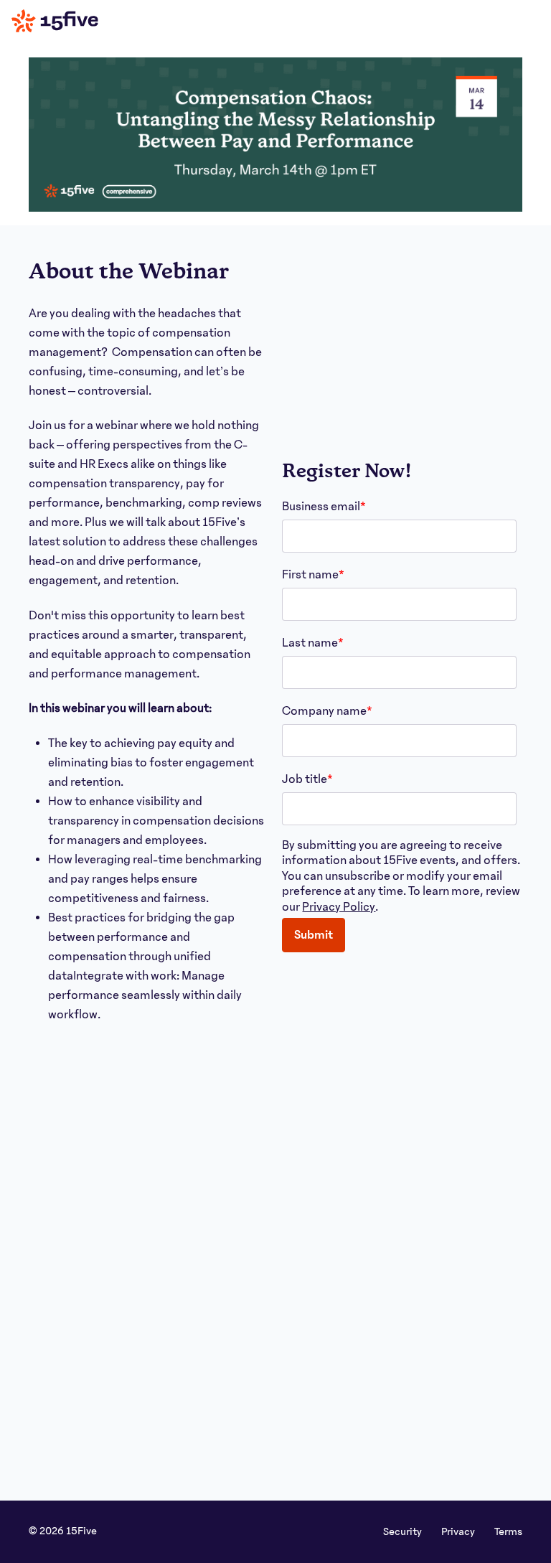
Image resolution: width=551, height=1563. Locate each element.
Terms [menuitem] (508, 1531)
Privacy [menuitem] (459, 1531)
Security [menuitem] (403, 1531)
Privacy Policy (338, 907)
